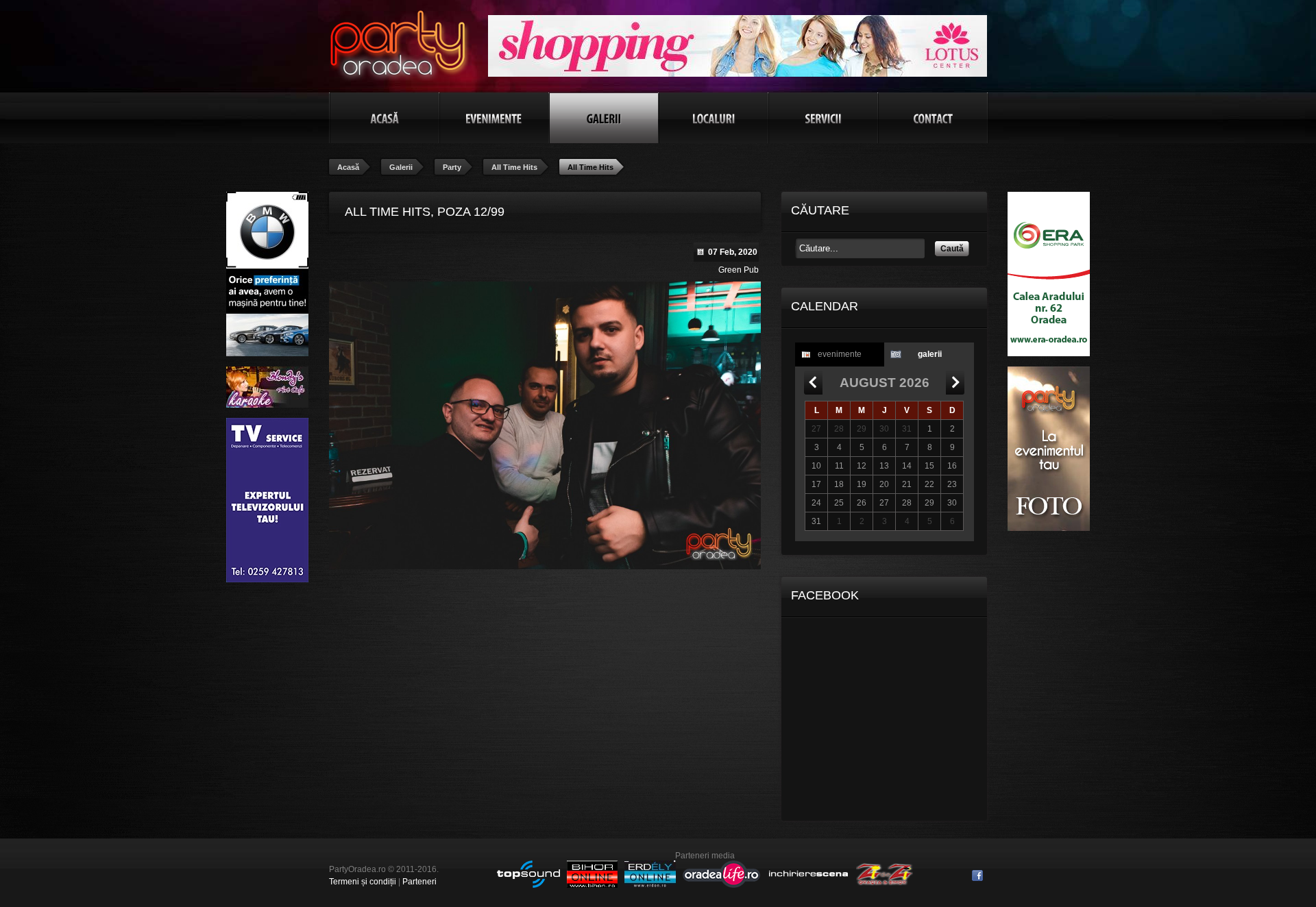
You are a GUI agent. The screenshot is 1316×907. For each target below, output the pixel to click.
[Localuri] (713, 117)
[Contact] (933, 117)
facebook (977, 875)
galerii (930, 354)
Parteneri (419, 881)
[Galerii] (604, 117)
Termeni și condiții (362, 881)
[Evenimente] (494, 117)
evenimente (840, 354)
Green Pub (738, 270)
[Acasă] (384, 117)
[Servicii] (823, 117)
